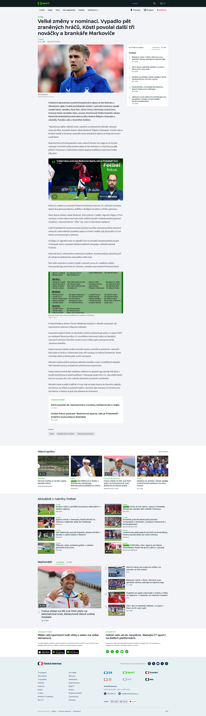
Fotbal (41, 17)
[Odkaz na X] (117, 651)
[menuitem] (42, 10)
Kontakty (72, 700)
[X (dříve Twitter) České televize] (162, 663)
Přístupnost (77, 711)
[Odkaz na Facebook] (112, 651)
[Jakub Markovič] (81, 68)
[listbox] (124, 701)
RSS (167, 711)
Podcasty (41, 686)
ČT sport (41, 39)
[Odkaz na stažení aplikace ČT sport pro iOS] (44, 652)
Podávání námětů (75, 693)
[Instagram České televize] (149, 663)
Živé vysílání (42, 676)
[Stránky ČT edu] (149, 680)
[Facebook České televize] (153, 663)
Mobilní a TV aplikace (45, 696)
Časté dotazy (73, 696)
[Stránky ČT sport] (129, 673)
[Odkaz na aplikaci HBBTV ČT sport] (72, 652)
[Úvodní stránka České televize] (50, 663)
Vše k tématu (163, 452)
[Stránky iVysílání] (151, 673)
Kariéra (71, 690)
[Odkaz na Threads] (127, 651)
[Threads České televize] (166, 663)
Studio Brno (73, 679)
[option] (114, 701)
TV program (42, 672)
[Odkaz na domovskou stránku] (47, 3)
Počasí (40, 690)
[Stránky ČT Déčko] (107, 680)
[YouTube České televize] (158, 663)
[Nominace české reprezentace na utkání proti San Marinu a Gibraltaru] (85, 293)
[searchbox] (142, 3)
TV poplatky (42, 679)
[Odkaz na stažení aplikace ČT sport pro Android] (58, 652)
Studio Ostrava (74, 683)
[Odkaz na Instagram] (107, 651)
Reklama (72, 676)
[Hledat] (154, 3)
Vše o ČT (41, 700)
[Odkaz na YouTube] (122, 651)
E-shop (40, 693)
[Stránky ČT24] (108, 673)
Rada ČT (72, 686)
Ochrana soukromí (65, 711)
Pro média (72, 672)
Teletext (41, 683)
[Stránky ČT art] (127, 680)
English (54, 711)
